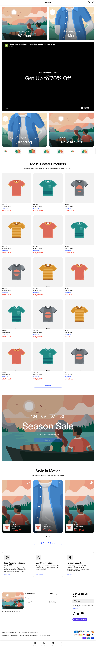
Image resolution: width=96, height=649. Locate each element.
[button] (93, 2)
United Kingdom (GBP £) (8, 632)
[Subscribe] (91, 601)
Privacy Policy (76, 607)
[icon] (29, 483)
